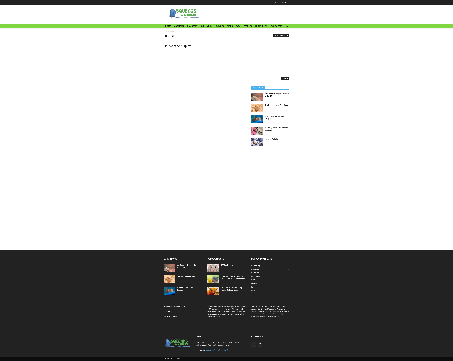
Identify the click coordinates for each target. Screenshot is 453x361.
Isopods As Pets (271, 139)
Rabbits (220, 26)
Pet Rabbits (255, 269)
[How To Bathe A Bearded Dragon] (257, 119)
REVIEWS (280, 2)
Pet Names (255, 280)
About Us (179, 26)
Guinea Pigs (206, 26)
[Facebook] (253, 344)
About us (167, 311)
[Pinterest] (260, 344)
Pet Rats (254, 283)
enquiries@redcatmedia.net (217, 350)
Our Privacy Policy (170, 316)
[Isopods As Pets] (257, 142)
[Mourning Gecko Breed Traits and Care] (257, 131)
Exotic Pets (276, 26)
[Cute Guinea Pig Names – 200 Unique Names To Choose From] (213, 279)
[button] (286, 26)
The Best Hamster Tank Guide (276, 105)
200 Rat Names (227, 265)
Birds (230, 26)
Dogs (253, 290)
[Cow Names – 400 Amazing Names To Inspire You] (213, 291)
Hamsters (192, 26)
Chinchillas (261, 26)
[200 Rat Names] (213, 268)
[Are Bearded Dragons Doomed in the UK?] (257, 97)
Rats (238, 26)
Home (168, 26)
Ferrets (248, 26)
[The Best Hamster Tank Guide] (257, 108)
